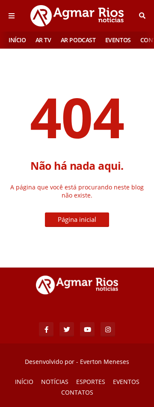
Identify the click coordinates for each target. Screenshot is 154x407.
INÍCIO (17, 40)
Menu (11, 15)
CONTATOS (77, 392)
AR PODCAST (78, 40)
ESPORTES (90, 382)
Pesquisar (142, 15)
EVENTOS (118, 40)
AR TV (43, 40)
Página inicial (77, 219)
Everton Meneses (104, 362)
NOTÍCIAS (54, 382)
